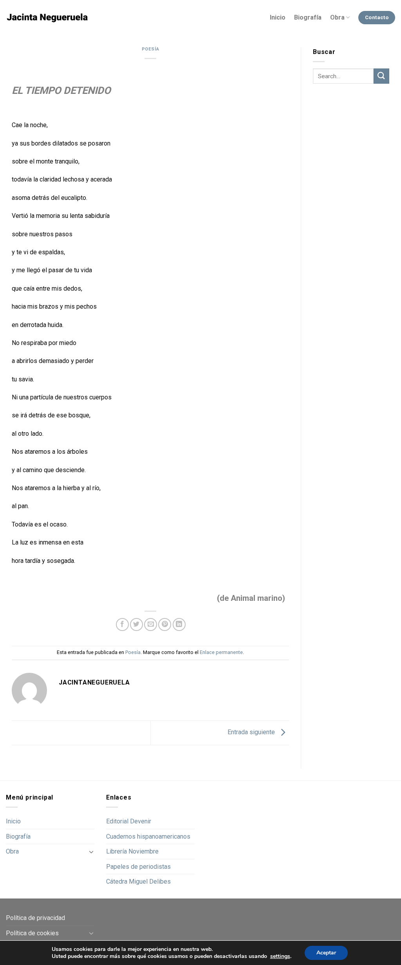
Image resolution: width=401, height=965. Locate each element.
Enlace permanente (221, 652)
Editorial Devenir (128, 821)
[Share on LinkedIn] (179, 624)
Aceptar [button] (326, 952)
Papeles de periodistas (138, 866)
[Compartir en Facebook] (122, 624)
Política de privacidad (35, 918)
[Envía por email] (150, 624)
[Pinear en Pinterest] (164, 624)
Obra (337, 17)
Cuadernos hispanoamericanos (148, 836)
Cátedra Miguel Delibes (138, 881)
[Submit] (381, 76)
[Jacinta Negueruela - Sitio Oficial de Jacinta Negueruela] (47, 18)
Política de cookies (32, 933)
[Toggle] (91, 851)
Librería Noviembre (132, 851)
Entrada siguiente (252, 732)
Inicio (277, 17)
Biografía (308, 17)
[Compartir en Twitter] (136, 624)
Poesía (150, 49)
